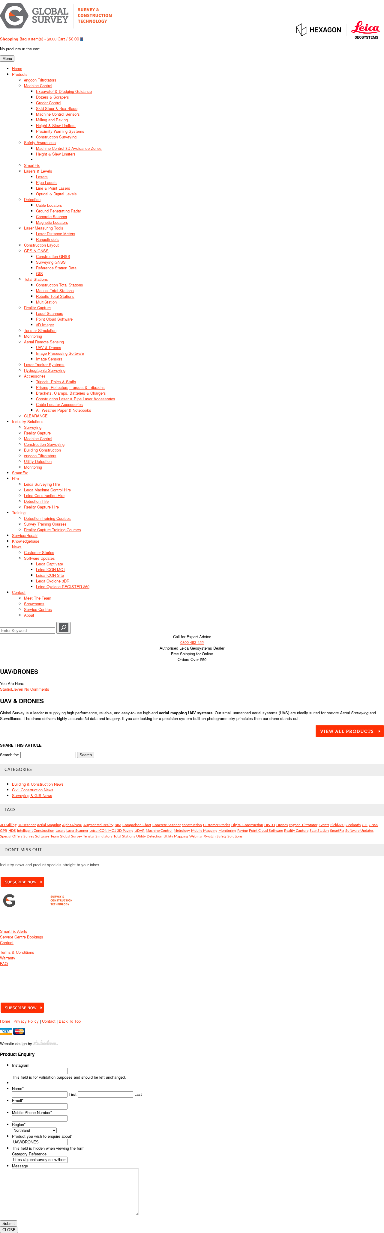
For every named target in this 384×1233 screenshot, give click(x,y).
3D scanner (27, 825)
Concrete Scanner (166, 825)
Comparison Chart (136, 825)
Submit (8, 1223)
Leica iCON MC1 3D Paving (111, 830)
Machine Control (159, 830)
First (72, 1094)
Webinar (195, 836)
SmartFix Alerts (13, 931)
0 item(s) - (28, 39)
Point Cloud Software (266, 830)
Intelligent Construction (35, 830)
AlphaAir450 (72, 825)
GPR (3, 830)
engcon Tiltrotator (303, 825)
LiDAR (139, 830)
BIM (118, 825)
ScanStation (319, 830)
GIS (365, 825)
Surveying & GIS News (32, 795)
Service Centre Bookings (21, 937)
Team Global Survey (66, 836)
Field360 (337, 825)
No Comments (36, 689)
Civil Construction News (32, 790)
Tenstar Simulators (97, 836)
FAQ (4, 963)
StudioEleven (11, 689)
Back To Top (70, 1021)
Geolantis (353, 825)
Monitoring (227, 830)
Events (324, 825)
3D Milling (8, 825)
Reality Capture (296, 830)
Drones (282, 825)
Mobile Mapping (204, 830)
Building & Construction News (38, 784)
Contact (7, 942)
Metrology (182, 830)
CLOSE (9, 1230)
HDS (12, 830)
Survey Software (36, 836)
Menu (7, 58)
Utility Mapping (176, 836)
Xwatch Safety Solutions (223, 836)
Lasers (60, 830)
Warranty (7, 958)
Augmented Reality (98, 825)
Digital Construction (247, 825)
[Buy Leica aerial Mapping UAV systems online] (350, 735)
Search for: (9, 754)
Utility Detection (149, 836)
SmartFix (337, 830)
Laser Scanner (77, 830)
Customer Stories (216, 825)
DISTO (269, 825)
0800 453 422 (192, 642)
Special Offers (11, 836)
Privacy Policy (26, 1021)
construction (192, 825)
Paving (242, 830)
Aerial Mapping (49, 825)
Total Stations (124, 836)
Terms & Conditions (17, 952)
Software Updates (359, 830)
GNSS (373, 825)
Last (138, 1094)
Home (5, 1021)
